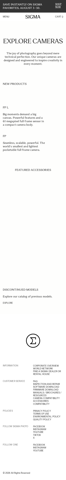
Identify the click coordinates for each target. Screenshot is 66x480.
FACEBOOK (39, 426)
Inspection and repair (46, 384)
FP (4, 136)
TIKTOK (37, 435)
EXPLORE (8, 303)
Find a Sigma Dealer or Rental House (47, 372)
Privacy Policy (42, 411)
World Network (43, 368)
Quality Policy (42, 419)
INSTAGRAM (39, 429)
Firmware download (45, 389)
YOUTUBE (38, 432)
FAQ (35, 381)
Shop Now (58, 5)
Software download (46, 387)
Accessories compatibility (41, 402)
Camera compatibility (46, 398)
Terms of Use (41, 413)
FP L (5, 107)
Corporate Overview (46, 365)
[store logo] (33, 17)
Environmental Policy (47, 416)
